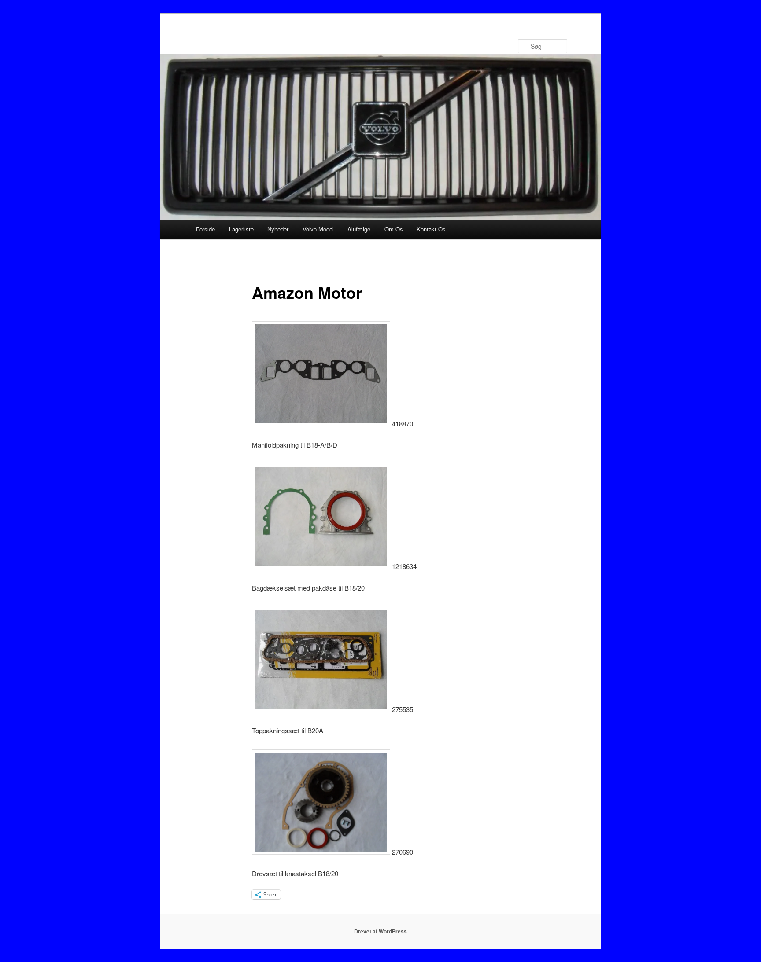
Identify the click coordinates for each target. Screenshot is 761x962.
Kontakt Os (431, 229)
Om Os (393, 229)
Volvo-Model (318, 229)
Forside (205, 229)
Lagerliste (241, 229)
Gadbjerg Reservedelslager (280, 46)
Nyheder (277, 229)
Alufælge (358, 229)
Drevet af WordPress (380, 931)
